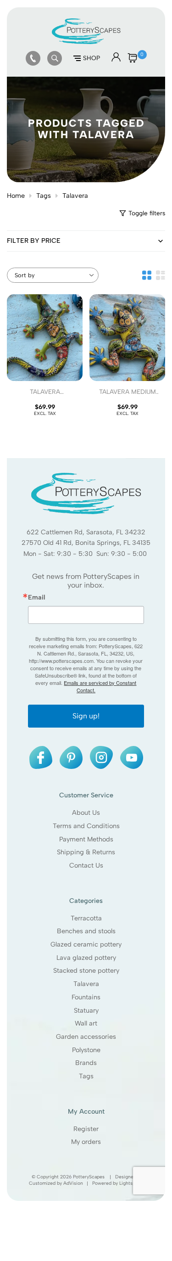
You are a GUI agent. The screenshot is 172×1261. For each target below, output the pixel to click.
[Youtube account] (131, 757)
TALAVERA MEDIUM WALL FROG (127, 396)
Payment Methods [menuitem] (86, 839)
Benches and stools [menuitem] (86, 931)
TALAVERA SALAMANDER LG (45, 396)
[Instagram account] (101, 757)
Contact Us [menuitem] (86, 865)
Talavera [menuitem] (86, 984)
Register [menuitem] (86, 1129)
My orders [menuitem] (86, 1142)
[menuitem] (33, 58)
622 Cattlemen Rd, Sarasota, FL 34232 (86, 532)
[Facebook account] (40, 757)
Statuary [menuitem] (86, 1010)
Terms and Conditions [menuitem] (86, 826)
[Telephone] (33, 58)
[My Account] (116, 59)
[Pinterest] (71, 757)
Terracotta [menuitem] (86, 918)
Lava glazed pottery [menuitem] (86, 957)
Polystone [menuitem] (86, 1050)
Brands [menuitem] (86, 1063)
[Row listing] (160, 275)
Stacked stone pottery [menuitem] (86, 970)
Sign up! (86, 716)
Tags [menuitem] (86, 1076)
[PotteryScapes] (86, 41)
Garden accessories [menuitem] (86, 1036)
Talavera (75, 195)
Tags (43, 195)
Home (16, 195)
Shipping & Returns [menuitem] (86, 852)
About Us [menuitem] (86, 812)
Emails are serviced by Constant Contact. (100, 686)
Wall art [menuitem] (86, 1023)
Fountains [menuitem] (86, 997)
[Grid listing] (146, 275)
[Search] (54, 58)
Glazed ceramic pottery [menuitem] (86, 944)
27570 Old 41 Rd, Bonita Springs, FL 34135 (86, 542)
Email (36, 597)
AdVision (73, 1183)
